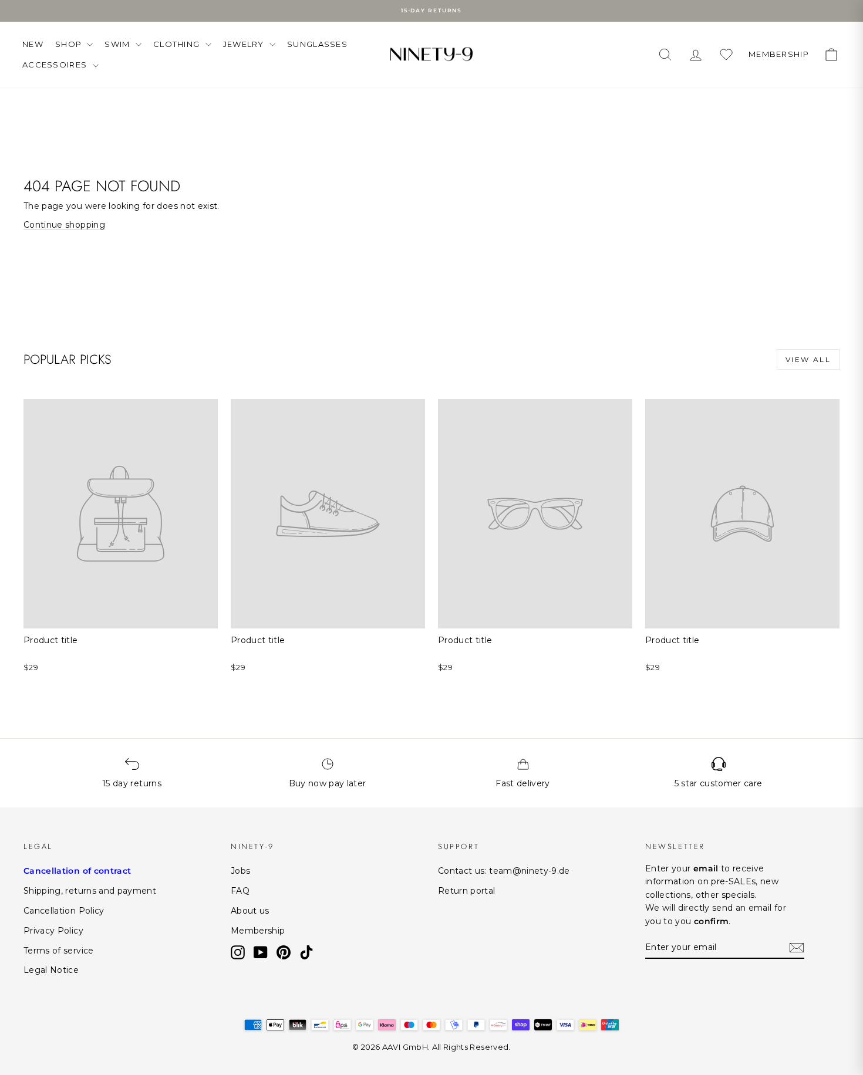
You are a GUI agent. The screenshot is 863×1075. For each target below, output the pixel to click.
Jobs (240, 871)
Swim (118, 44)
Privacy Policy (53, 930)
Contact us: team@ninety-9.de (504, 871)
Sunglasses (317, 44)
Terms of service (58, 950)
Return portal (466, 890)
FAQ (240, 890)
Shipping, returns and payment (89, 890)
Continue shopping (64, 224)
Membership (258, 930)
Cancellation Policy (63, 910)
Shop (70, 44)
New (32, 44)
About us (250, 910)
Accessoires (56, 64)
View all (808, 359)
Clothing (178, 44)
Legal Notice (51, 970)
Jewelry (245, 44)
